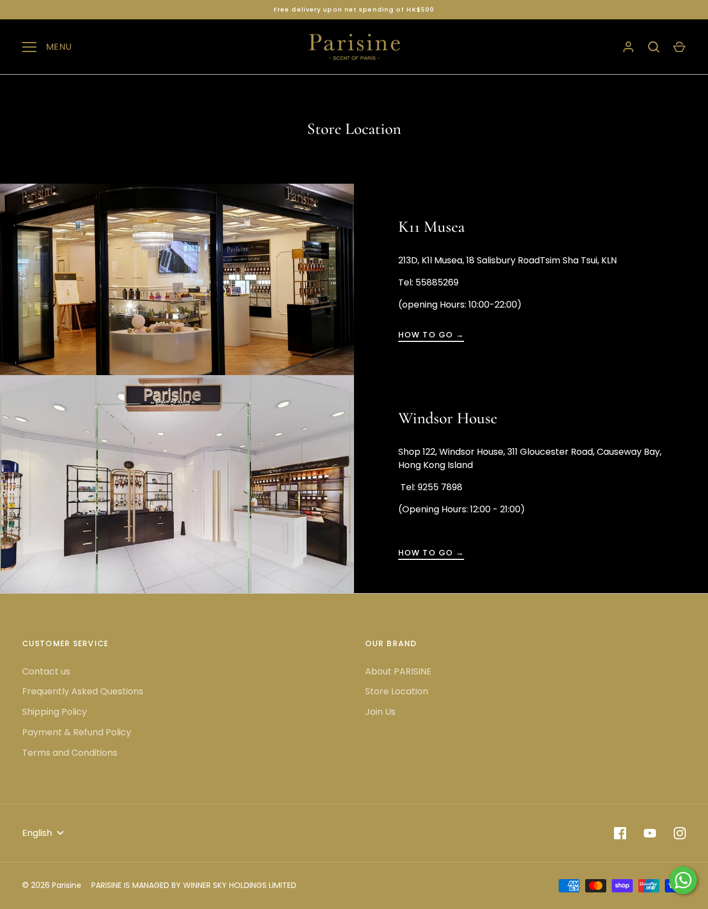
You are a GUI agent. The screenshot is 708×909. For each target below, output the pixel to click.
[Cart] (679, 47)
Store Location (396, 691)
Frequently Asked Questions (82, 691)
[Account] (628, 47)
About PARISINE (398, 671)
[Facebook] (620, 833)
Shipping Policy (54, 711)
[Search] (654, 47)
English (37, 833)
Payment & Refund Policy (76, 732)
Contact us (46, 671)
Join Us (380, 711)
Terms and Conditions (69, 752)
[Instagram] (680, 833)
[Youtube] (650, 833)
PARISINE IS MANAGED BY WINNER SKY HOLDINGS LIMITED (193, 885)
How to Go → (431, 334)
